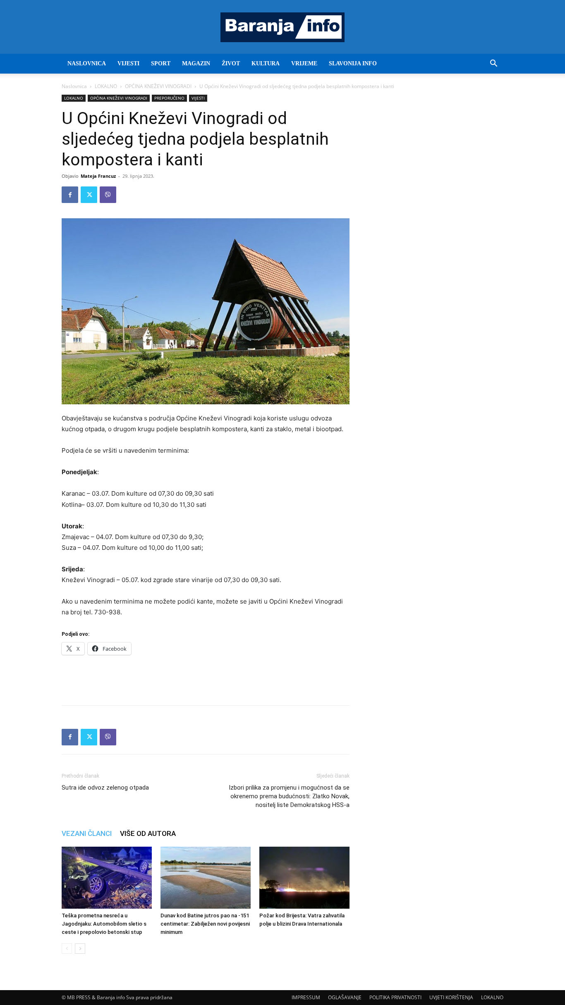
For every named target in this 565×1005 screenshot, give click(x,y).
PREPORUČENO (169, 98)
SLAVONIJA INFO (353, 63)
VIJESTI (128, 63)
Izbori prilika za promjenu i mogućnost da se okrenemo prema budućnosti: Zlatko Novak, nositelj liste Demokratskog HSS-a (289, 796)
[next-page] (80, 948)
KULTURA (265, 63)
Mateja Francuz (98, 176)
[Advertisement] (205, 677)
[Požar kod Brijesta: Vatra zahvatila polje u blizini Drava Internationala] (304, 878)
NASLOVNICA (86, 63)
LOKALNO (106, 86)
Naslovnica (74, 86)
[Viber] (108, 194)
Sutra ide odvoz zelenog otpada (105, 787)
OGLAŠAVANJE (345, 997)
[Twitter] (89, 194)
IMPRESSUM (306, 997)
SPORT (160, 63)
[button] (493, 64)
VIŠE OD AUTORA (148, 833)
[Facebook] (70, 194)
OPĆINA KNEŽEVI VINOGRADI (158, 86)
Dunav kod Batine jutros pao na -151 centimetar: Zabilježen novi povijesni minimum (205, 923)
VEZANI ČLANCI (87, 833)
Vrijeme (304, 63)
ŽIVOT (231, 63)
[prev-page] (67, 948)
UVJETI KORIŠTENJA (451, 997)
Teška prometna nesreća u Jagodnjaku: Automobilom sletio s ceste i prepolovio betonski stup (104, 923)
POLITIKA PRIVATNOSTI (395, 997)
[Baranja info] (282, 27)
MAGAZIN (196, 63)
